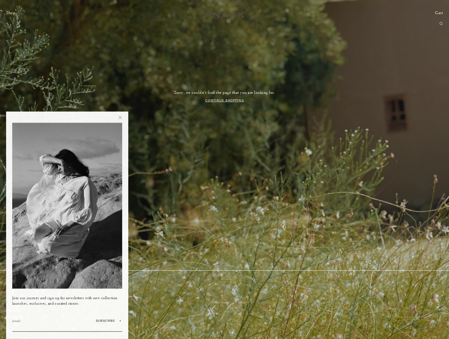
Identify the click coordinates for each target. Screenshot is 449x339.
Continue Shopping (224, 100)
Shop (10, 12)
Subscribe (105, 321)
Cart (439, 12)
